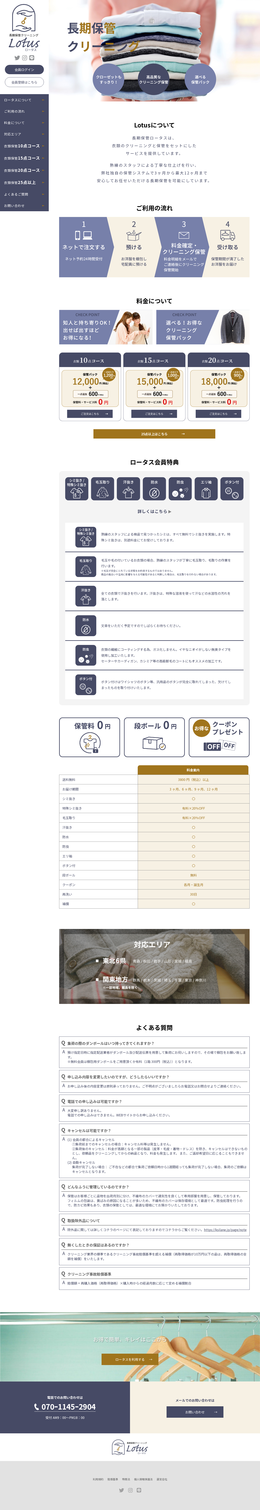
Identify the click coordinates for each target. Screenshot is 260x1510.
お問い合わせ (14, 205)
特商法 (126, 1479)
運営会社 (162, 1479)
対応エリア (12, 134)
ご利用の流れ (14, 111)
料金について (14, 122)
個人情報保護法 (143, 1479)
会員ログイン (24, 69)
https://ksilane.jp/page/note (225, 1229)
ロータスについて (18, 99)
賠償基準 (112, 1479)
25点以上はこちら (154, 433)
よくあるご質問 (16, 194)
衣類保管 (22, 146)
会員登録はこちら (24, 82)
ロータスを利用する (130, 1359)
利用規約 (98, 1479)
